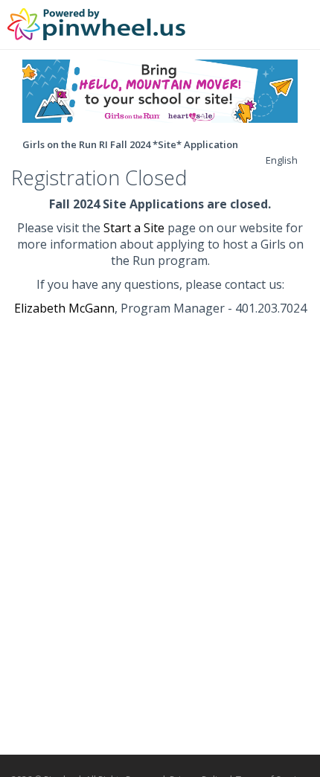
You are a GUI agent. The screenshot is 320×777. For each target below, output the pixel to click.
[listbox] (282, 160)
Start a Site (133, 228)
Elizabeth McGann (64, 308)
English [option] (282, 160)
